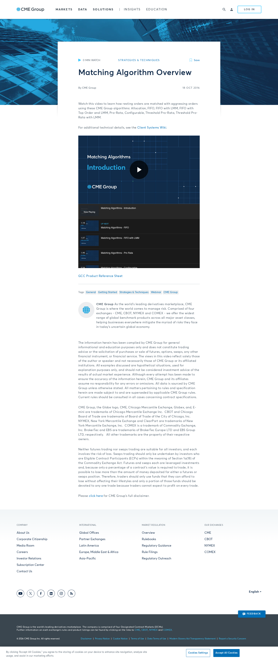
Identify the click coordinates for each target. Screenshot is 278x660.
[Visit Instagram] (61, 594)
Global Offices (89, 532)
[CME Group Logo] (30, 9)
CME (207, 532)
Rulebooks (149, 539)
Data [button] (82, 9)
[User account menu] (232, 9)
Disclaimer (86, 639)
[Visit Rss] (71, 594)
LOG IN (249, 9)
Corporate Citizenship (32, 539)
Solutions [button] (103, 9)
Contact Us (24, 571)
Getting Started (107, 292)
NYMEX (209, 545)
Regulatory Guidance (156, 545)
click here (96, 495)
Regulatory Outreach (156, 558)
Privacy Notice (102, 639)
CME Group (171, 292)
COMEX (210, 552)
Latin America (89, 545)
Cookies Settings (198, 653)
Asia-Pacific (87, 558)
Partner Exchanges (92, 539)
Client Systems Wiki (151, 127)
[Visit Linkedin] (51, 594)
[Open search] (224, 9)
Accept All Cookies (226, 653)
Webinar (156, 292)
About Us (23, 532)
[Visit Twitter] (30, 594)
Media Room (25, 545)
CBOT (208, 539)
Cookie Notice (120, 639)
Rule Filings (150, 552)
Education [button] (156, 9)
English (254, 591)
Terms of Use (137, 639)
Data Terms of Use (156, 639)
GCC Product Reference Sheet (100, 276)
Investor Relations (29, 558)
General (91, 292)
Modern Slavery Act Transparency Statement (192, 639)
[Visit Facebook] (41, 594)
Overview (148, 532)
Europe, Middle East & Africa (98, 552)
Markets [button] (64, 9)
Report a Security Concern (232, 639)
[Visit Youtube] (20, 594)
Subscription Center (30, 564)
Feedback (254, 614)
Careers (22, 552)
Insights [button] (132, 9)
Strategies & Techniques (134, 292)
